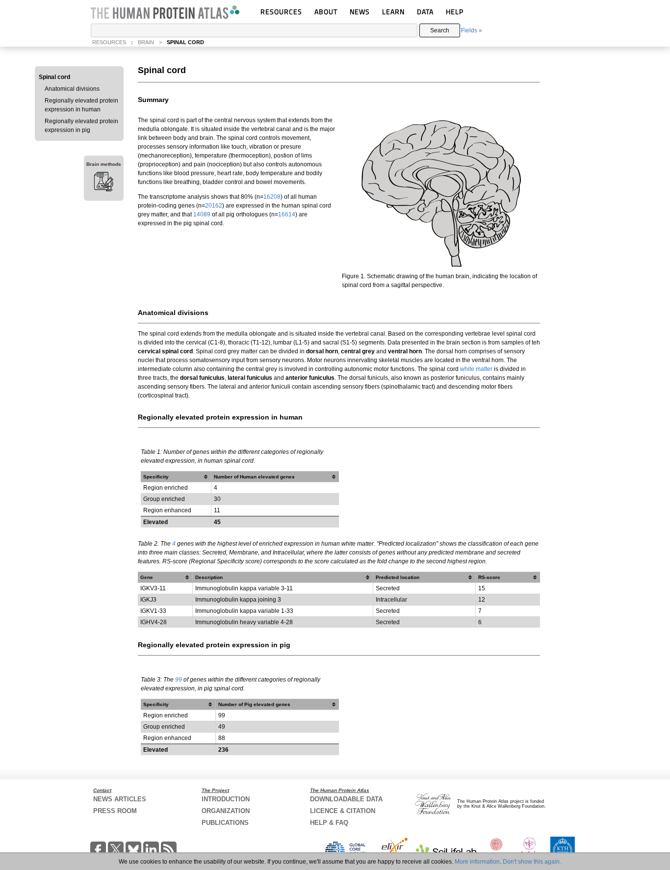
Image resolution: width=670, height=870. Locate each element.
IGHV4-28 (153, 622)
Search (439, 30)
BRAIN (146, 42)
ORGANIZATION (226, 811)
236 (223, 749)
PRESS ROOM (115, 811)
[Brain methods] (104, 183)
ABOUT (325, 11)
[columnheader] (176, 477)
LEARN (393, 11)
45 (217, 522)
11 (217, 510)
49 (221, 726)
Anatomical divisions (72, 88)
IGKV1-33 (153, 610)
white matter (477, 369)
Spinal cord (54, 77)
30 (217, 499)
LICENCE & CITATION (342, 811)
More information (477, 861)
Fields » (471, 30)
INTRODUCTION (226, 799)
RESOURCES (281, 11)
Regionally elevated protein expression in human (81, 105)
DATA (425, 11)
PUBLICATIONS (225, 822)
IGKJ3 (148, 599)
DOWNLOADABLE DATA (346, 799)
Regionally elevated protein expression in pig (81, 125)
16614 (286, 214)
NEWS (360, 11)
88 (221, 738)
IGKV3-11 (153, 588)
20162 (213, 205)
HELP (455, 11)
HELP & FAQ (329, 822)
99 (178, 679)
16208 (272, 196)
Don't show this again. (532, 861)
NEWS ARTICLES (119, 799)
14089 (201, 214)
